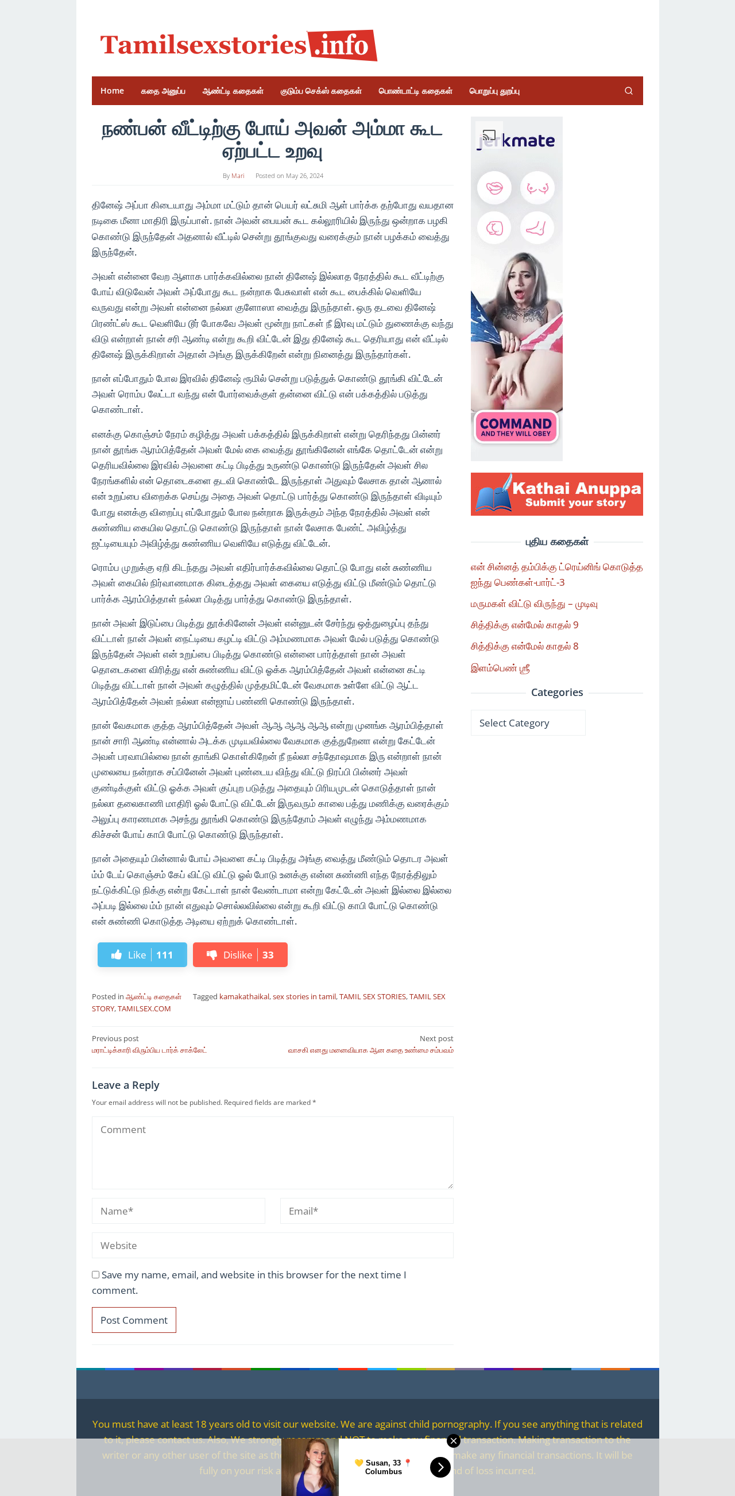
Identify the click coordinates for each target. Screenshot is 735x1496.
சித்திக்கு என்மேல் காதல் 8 (525, 646)
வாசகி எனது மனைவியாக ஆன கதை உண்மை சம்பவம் (371, 1044)
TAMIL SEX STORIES (372, 996)
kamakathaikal (244, 996)
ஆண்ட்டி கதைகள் (153, 996)
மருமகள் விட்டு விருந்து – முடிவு (534, 603)
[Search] (628, 90)
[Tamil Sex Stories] (235, 42)
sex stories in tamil (304, 996)
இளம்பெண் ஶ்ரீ (500, 667)
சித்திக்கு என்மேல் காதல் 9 (525, 624)
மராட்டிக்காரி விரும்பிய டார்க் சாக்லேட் (149, 1044)
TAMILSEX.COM (144, 1008)
